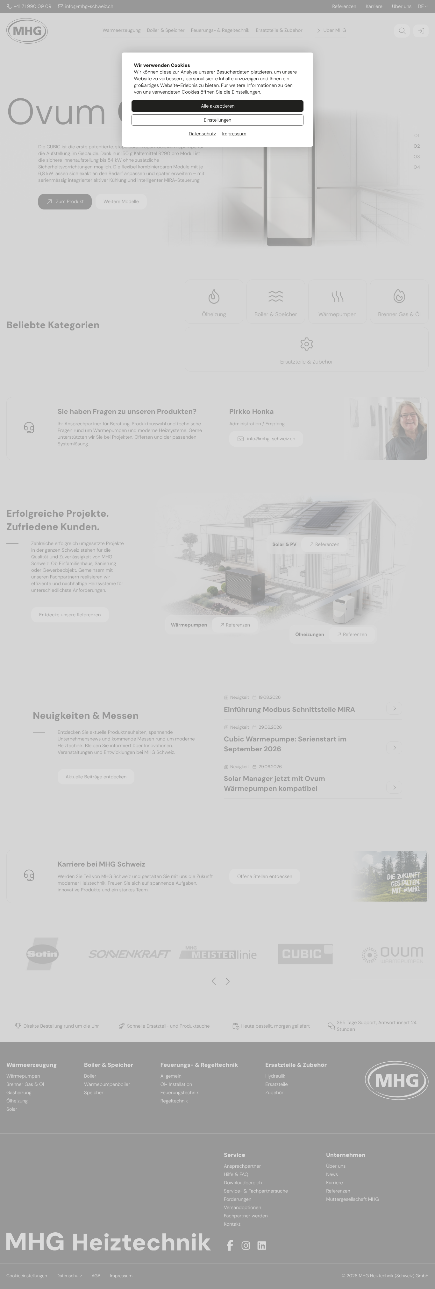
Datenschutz (202, 134)
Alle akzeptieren (217, 106)
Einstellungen (217, 120)
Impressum (234, 134)
